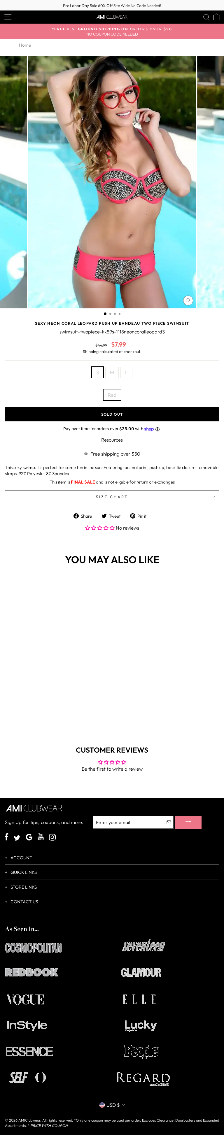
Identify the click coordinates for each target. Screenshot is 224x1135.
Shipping (91, 351)
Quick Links (23, 872)
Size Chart (112, 496)
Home (25, 45)
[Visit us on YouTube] (41, 837)
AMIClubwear (29, 1120)
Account (21, 857)
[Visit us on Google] (29, 838)
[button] (100, 528)
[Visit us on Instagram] (52, 838)
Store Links (23, 887)
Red (112, 395)
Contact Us (24, 901)
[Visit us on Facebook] (6, 837)
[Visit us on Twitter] (17, 838)
